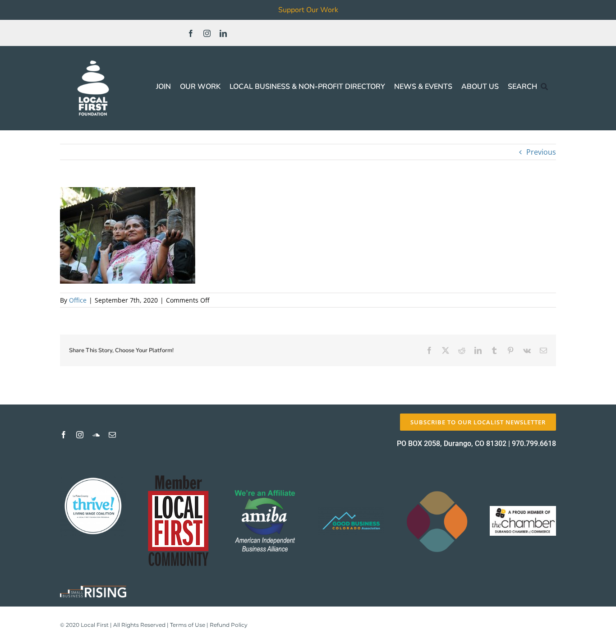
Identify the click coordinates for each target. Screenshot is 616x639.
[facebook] (190, 33)
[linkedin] (223, 33)
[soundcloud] (96, 434)
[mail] (112, 434)
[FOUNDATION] (93, 59)
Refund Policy (229, 624)
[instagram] (207, 33)
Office (78, 300)
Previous (541, 152)
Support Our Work (308, 10)
